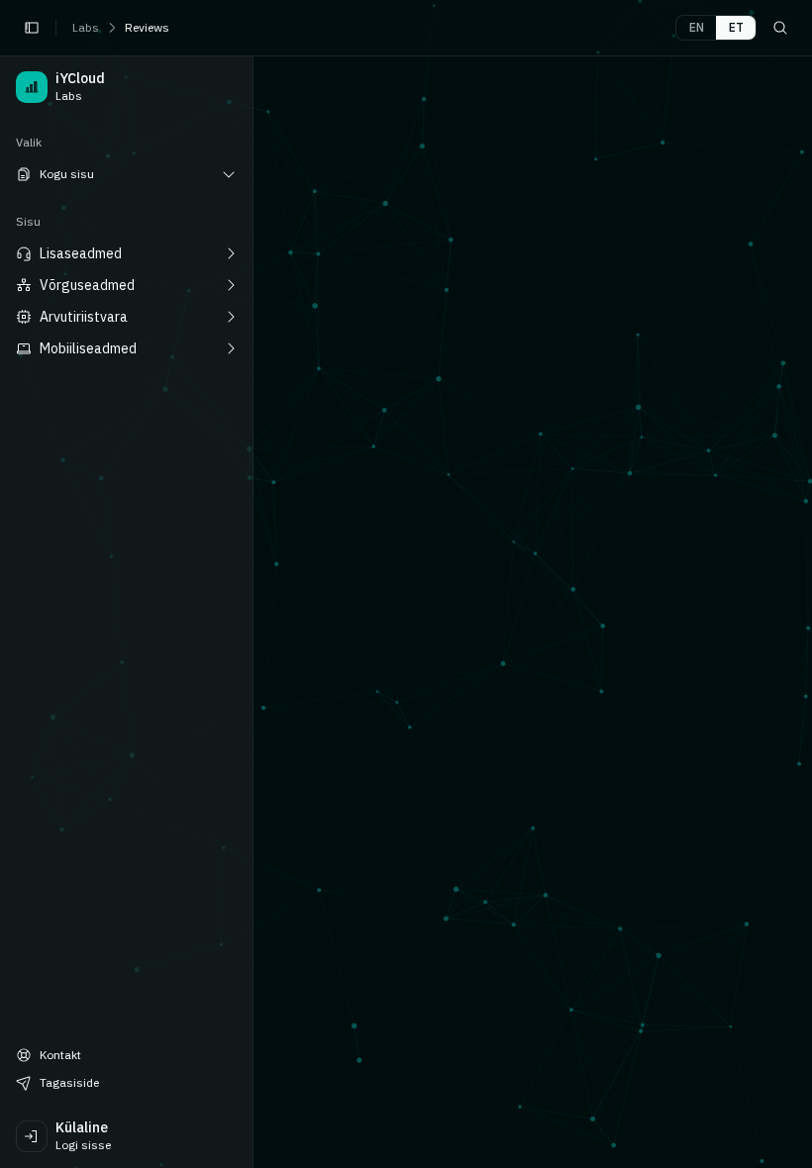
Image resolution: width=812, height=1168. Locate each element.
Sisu (28, 221)
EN (696, 27)
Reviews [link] (147, 27)
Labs (85, 27)
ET (736, 27)
